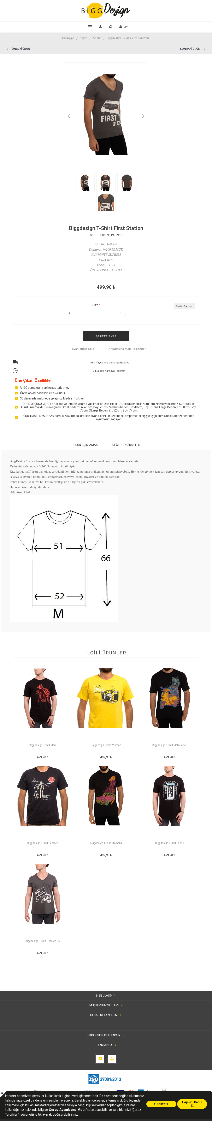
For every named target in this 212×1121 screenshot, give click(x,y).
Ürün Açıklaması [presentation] (85, 444)
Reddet (105, 1096)
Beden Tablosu (184, 306)
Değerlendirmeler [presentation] (126, 444)
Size (96, 305)
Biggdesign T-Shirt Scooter (42, 843)
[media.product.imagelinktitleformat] (42, 705)
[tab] (86, 444)
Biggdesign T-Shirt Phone (169, 843)
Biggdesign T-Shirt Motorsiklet (169, 745)
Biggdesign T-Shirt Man (42, 745)
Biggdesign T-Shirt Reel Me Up (42, 941)
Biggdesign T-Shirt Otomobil (106, 843)
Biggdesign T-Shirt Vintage (106, 745)
